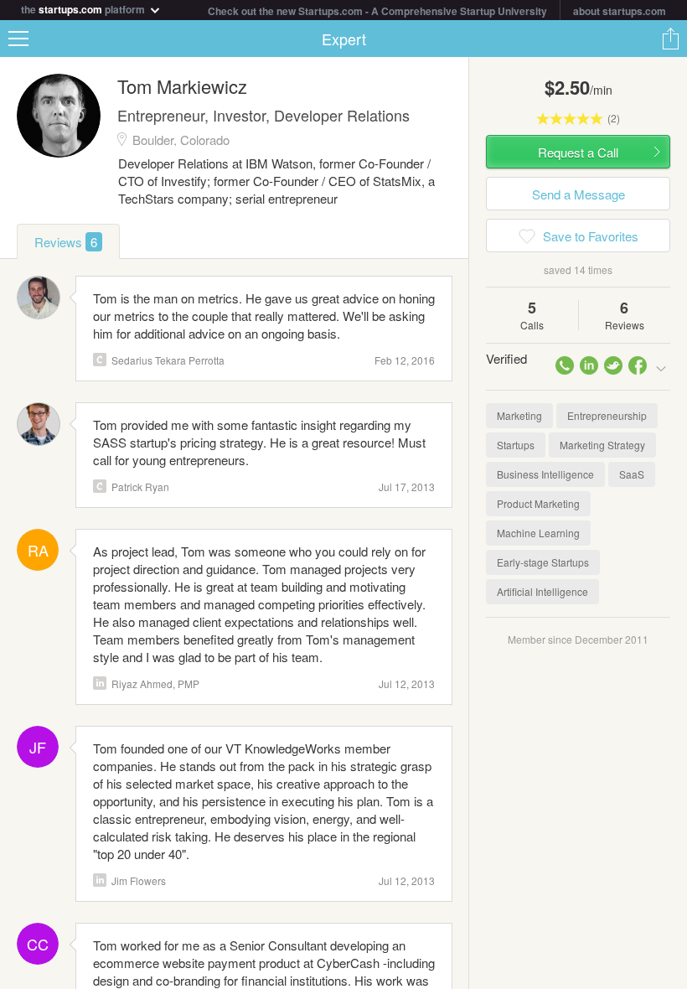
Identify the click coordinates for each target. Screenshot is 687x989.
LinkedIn (99, 683)
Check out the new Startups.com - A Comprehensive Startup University (377, 10)
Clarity (99, 359)
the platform (84, 8)
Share (670, 38)
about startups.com (619, 10)
